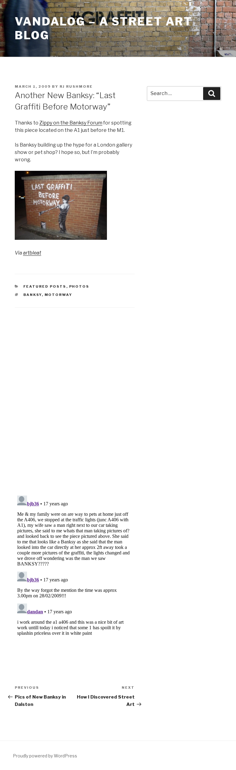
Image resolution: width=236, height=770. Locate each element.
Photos (79, 286)
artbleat (32, 253)
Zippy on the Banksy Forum (70, 123)
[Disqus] (75, 393)
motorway (59, 295)
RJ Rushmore (76, 86)
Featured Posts (44, 286)
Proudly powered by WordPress (45, 755)
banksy (32, 295)
